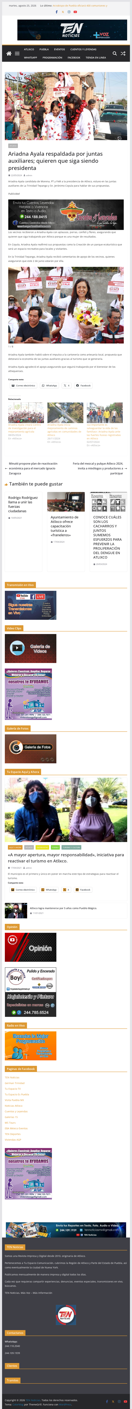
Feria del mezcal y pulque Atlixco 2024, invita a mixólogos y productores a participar (98, 468)
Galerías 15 (11, 1117)
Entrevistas (42, 847)
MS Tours (10, 1122)
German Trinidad (15, 1083)
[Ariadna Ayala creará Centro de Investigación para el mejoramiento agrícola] (26, 412)
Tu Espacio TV (13, 1088)
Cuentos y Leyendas (83, 49)
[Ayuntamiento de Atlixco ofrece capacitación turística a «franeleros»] (66, 494)
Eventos (59, 49)
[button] (120, 303)
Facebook (74, 57)
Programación (52, 57)
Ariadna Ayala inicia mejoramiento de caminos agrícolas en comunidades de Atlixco (64, 430)
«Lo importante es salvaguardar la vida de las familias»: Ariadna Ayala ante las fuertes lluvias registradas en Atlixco (104, 431)
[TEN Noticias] (9, 53)
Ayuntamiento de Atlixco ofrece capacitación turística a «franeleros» (64, 526)
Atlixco (29, 49)
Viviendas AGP (13, 1139)
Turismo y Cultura (71, 847)
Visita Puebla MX (14, 1100)
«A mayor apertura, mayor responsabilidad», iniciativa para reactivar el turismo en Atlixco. (66, 858)
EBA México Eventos (16, 1128)
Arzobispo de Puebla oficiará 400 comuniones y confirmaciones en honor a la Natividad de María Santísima (87, 7)
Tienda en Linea (96, 57)
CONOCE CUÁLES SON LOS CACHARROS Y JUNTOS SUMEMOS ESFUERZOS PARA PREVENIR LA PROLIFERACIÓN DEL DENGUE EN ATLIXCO (107, 537)
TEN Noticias (12, 1077)
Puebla (44, 49)
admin (29, 175)
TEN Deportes (13, 1134)
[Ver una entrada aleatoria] (123, 53)
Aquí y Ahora (15, 847)
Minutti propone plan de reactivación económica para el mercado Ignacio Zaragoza (33, 468)
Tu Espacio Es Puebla (17, 1094)
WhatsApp (30, 57)
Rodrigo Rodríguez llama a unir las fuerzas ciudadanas (23, 504)
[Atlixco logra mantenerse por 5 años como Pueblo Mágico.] (16, 910)
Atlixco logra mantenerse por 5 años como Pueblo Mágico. (63, 908)
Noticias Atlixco (13, 1105)
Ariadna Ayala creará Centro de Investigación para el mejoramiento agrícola (24, 428)
